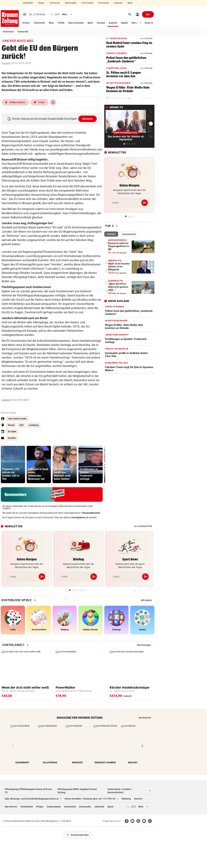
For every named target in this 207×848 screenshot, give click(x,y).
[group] (13, 464)
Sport (90, 22)
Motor (135, 22)
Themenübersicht (91, 513)
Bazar (130, 3)
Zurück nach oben (77, 835)
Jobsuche (118, 3)
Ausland (113, 22)
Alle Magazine (145, 718)
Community (54, 3)
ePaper (41, 3)
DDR (21, 425)
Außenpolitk (23, 32)
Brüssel (11, 425)
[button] (140, 23)
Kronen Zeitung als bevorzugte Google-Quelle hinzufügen (52, 118)
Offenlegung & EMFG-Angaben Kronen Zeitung (77, 791)
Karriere (138, 798)
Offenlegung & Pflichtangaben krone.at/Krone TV (28, 791)
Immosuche (103, 3)
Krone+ (26, 22)
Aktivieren (87, 119)
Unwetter (12, 438)
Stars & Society (76, 22)
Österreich (39, 22)
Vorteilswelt (28, 3)
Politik (61, 22)
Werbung (126, 798)
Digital (124, 22)
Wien (51, 22)
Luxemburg (33, 425)
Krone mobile (87, 3)
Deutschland (8, 32)
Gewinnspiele (70, 3)
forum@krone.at (79, 517)
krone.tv (149, 22)
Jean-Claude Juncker (17, 419)
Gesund (101, 22)
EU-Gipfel (12, 431)
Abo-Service (11, 806)
